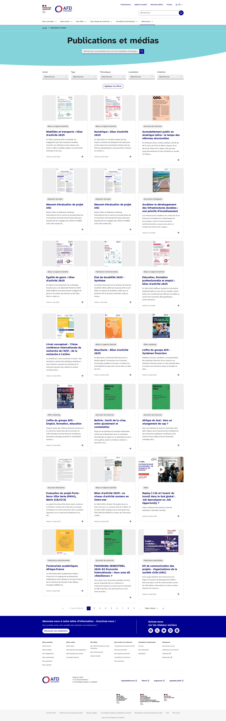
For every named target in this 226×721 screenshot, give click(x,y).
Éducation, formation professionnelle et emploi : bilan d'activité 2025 (158, 280)
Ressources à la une (168, 646)
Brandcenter (166, 657)
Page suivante (150, 608)
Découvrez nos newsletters (56, 631)
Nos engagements (48, 653)
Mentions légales (92, 713)
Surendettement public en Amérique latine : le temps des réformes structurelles (161, 135)
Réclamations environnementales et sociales (148, 713)
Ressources (146, 21)
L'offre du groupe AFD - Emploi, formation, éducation (64, 422)
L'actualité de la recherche (122, 657)
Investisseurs (126, 5)
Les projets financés (72, 657)
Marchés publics (157, 5)
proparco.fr (158, 681)
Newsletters (142, 653)
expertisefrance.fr (128, 681)
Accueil (44, 28)
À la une (140, 646)
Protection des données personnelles (71, 713)
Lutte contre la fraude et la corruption (113, 717)
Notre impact (70, 646)
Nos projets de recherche (122, 653)
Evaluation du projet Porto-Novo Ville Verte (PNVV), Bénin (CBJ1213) (62, 496)
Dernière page (163, 608)
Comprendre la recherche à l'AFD (124, 646)
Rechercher (181, 12)
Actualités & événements (125, 21)
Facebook (150, 630)
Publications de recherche (170, 650)
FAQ (167, 713)
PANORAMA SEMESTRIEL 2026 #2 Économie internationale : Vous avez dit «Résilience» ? (112, 571)
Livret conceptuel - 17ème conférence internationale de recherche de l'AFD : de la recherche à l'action (63, 349)
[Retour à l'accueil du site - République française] (68, 9)
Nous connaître (48, 21)
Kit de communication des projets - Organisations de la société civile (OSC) (159, 569)
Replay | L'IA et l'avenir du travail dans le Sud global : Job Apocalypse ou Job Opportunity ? (158, 498)
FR (179, 5)
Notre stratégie (47, 650)
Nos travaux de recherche (100, 21)
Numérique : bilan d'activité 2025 (111, 133)
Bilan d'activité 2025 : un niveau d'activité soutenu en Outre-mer (111, 496)
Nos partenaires (47, 661)
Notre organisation (48, 657)
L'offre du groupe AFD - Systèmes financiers (156, 352)
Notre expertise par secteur (74, 653)
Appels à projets (141, 5)
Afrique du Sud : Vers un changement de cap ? (157, 422)
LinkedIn (170, 630)
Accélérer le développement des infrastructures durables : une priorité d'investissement (160, 208)
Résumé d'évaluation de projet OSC (64, 206)
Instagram (177, 630)
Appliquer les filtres (113, 86)
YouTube (163, 630)
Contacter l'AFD (51, 713)
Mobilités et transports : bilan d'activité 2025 (64, 133)
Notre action (65, 21)
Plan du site (176, 713)
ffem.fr (144, 681)
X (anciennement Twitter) (157, 630)
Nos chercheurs (119, 661)
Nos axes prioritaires (120, 650)
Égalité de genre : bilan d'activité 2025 (60, 279)
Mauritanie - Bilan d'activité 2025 (111, 352)
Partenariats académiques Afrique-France (62, 568)
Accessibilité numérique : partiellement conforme (116, 713)
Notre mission (46, 646)
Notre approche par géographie (76, 650)
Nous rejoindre (46, 665)
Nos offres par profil (96, 652)
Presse (169, 5)
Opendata (165, 653)
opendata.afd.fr (175, 681)
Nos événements (143, 650)
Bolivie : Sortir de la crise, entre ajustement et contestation (110, 423)
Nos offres (80, 21)
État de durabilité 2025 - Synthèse (109, 279)
